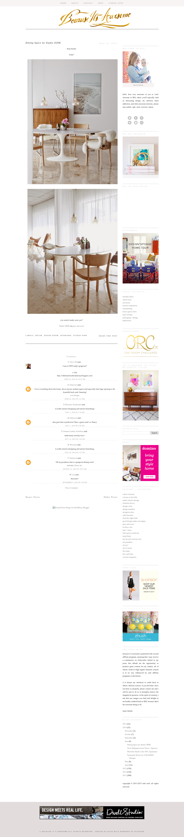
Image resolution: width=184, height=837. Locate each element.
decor (38, 335)
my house (126, 303)
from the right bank (130, 518)
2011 (125, 775)
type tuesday (128, 315)
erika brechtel (128, 515)
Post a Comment (71, 488)
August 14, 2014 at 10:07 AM (75, 469)
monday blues (128, 297)
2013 (125, 768)
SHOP (100, 3)
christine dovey (129, 503)
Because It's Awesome (55, 831)
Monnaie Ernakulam (73, 404)
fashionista (127, 320)
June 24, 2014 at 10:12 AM (74, 379)
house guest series (130, 312)
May (127, 761)
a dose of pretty (129, 494)
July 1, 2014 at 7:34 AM (74, 412)
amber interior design (131, 500)
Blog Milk (113, 831)
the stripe (126, 551)
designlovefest (128, 512)
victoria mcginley (129, 557)
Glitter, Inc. (78, 465)
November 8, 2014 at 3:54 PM (75, 482)
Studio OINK (64, 326)
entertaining (127, 308)
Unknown (73, 385)
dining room (51, 335)
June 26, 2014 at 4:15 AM (75, 399)
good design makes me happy (134, 521)
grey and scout (128, 524)
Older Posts (111, 497)
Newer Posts (33, 497)
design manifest (129, 509)
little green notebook (131, 533)
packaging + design (130, 318)
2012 (125, 772)
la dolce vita (127, 527)
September (129, 738)
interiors (66, 335)
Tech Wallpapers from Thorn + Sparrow (142, 748)
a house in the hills (130, 497)
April (127, 765)
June (127, 741)
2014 (125, 727)
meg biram (127, 536)
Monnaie (73, 445)
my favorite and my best (132, 539)
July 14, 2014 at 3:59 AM (75, 439)
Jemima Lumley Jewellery (73, 431)
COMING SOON (116, 3)
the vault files (128, 554)
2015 (125, 724)
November (129, 731)
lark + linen (127, 530)
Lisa (73, 475)
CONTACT (88, 3)
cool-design (74, 395)
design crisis (127, 506)
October (128, 734)
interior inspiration (130, 305)
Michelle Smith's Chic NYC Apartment (142, 752)
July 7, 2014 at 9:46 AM (74, 425)
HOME (63, 3)
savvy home (127, 548)
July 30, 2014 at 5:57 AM (75, 452)
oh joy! (125, 545)
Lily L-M (73, 362)
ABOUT (74, 3)
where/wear (127, 300)
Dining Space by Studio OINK (139, 745)
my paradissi (127, 542)
